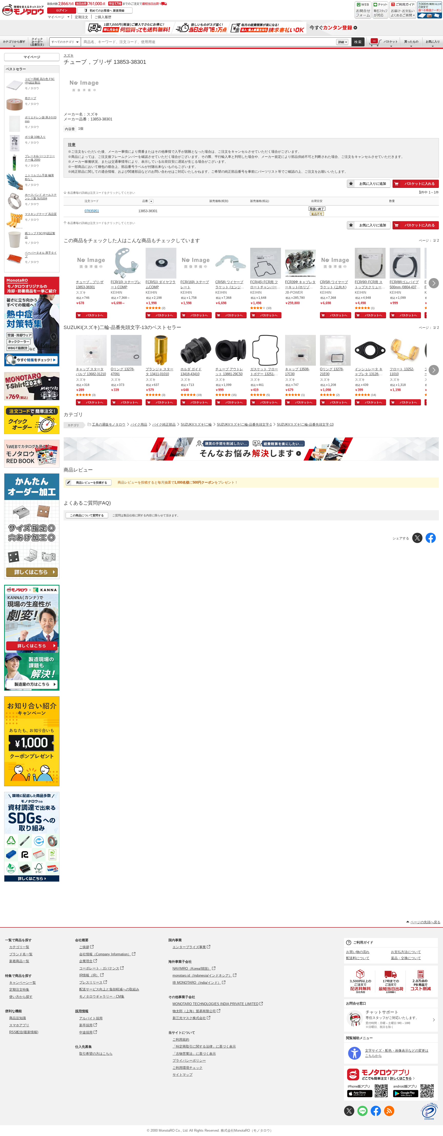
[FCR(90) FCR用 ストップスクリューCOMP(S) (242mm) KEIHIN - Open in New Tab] (370, 264)
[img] (24, 10)
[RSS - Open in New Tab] (389, 1115)
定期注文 (81, 17)
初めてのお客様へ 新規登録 (107, 10)
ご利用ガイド (363, 942)
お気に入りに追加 (372, 184)
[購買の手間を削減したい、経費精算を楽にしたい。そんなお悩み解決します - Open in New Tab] (251, 449)
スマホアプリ (19, 1025)
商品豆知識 (17, 1018)
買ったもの (411, 41)
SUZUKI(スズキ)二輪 (196, 424)
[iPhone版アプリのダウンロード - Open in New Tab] (367, 1092)
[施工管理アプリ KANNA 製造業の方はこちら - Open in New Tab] (31, 689)
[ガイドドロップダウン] (402, 13)
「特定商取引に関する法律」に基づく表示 (204, 1046)
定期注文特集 (19, 989)
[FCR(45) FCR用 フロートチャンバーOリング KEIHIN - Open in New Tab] (265, 264)
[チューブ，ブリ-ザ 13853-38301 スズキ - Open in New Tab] (91, 264)
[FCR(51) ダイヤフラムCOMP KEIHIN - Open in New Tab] (161, 264)
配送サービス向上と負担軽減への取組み (109, 989)
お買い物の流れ (357, 952)
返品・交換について (406, 958)
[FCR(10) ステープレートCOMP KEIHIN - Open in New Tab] (126, 264)
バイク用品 (138, 424)
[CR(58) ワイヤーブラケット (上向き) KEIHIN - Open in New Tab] (335, 264)
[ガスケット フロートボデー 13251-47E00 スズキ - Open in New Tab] (265, 351)
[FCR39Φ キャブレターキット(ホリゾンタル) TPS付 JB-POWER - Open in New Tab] (300, 264)
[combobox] (208, 42)
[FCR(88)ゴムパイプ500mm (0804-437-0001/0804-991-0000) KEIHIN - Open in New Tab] (405, 264)
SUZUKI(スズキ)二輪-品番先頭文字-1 (244, 424)
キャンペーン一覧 (22, 983)
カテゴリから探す (14, 41)
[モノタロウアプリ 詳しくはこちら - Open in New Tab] (391, 1074)
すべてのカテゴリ (63, 41)
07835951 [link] (92, 211)
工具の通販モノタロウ (108, 424)
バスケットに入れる (420, 184)
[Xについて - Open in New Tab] (349, 1115)
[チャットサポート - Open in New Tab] (380, 10)
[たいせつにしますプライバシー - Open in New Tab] (429, 1111)
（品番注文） (37, 41)
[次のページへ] (434, 283)
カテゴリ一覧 (19, 947)
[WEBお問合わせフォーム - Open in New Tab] (363, 10)
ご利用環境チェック (188, 1068)
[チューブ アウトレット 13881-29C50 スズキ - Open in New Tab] (230, 351)
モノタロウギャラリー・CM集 (101, 996)
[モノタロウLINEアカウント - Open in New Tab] (362, 1115)
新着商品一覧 (19, 961)
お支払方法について (406, 952)
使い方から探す (21, 997)
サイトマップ (183, 1075)
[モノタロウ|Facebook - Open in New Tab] (376, 1115)
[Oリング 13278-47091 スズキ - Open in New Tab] (126, 351)
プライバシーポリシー (189, 1060)
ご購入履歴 (103, 17)
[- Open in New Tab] (360, 981)
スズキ (69, 55)
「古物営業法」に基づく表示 (194, 1054)
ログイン (61, 10)
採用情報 (81, 1011)
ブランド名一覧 (21, 954)
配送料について (357, 958)
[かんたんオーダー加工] (31, 578)
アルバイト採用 (91, 1018)
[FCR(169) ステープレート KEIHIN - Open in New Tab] (195, 264)
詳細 (341, 42)
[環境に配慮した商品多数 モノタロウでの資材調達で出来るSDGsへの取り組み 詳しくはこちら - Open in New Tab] (31, 880)
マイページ (56, 17)
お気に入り (433, 41)
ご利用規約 (181, 1039)
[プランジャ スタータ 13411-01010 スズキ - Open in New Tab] (161, 351)
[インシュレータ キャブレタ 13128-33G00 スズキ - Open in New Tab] (370, 351)
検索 (358, 42)
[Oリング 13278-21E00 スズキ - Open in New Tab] (335, 351)
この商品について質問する (87, 515)
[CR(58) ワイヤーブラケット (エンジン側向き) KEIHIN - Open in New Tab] (230, 264)
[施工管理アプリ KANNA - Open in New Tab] (31, 650)
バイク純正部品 (164, 424)
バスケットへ (94, 315)
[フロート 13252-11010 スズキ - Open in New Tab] (405, 351)
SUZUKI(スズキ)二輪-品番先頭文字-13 (305, 424)
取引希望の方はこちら (96, 1054)
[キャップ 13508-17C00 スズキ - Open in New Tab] (300, 351)
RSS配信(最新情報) (23, 1032)
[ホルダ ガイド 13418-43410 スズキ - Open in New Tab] (195, 351)
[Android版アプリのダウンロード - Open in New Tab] (414, 1092)
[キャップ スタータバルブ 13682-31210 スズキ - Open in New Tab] (91, 351)
